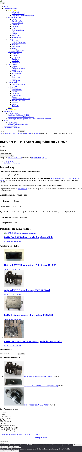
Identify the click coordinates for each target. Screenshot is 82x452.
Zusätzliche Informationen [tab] (12, 163)
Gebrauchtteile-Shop (10, 8)
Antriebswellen (17, 90)
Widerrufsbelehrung (18, 14)
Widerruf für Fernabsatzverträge (18, 124)
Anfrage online (13, 122)
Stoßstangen (16, 46)
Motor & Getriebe (13, 88)
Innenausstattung (17, 23)
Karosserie (11, 39)
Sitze (13, 32)
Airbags (14, 19)
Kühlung (15, 102)
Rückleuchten (16, 73)
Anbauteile (15, 41)
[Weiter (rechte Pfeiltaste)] (3, 443)
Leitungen (15, 86)
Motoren (14, 104)
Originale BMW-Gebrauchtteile (14, 133)
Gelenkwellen (16, 95)
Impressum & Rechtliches (12, 128)
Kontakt (6, 120)
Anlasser (15, 66)
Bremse (14, 55)
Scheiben (15, 44)
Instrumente (15, 25)
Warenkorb (15, 12)
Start (1, 133)
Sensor (14, 79)
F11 (46, 158)
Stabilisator (15, 61)
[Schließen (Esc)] (7, 441)
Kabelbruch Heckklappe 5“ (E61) (18, 115)
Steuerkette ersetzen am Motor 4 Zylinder (21, 117)
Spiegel (14, 34)
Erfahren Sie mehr (13, 447)
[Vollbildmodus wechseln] (3, 441)
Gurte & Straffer (17, 21)
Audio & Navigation (18, 68)
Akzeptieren (77, 445)
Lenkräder (15, 26)
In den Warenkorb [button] (15, 241)
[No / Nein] (20, 447)
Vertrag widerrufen (41, 438)
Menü (2, 3)
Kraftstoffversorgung (18, 100)
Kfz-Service (8, 111)
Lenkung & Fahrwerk (15, 52)
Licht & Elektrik (13, 64)
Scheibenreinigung (18, 30)
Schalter (14, 28)
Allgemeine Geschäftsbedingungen (23, 15)
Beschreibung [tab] (8, 161)
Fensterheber (20, 50)
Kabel (14, 70)
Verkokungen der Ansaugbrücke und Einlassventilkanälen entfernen (29, 119)
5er (32, 158)
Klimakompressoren (18, 84)
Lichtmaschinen (17, 72)
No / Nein (3, 447)
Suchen (22, 353)
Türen (14, 48)
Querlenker (15, 59)
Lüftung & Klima (13, 82)
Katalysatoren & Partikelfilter (21, 99)
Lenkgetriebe (16, 57)
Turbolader (15, 106)
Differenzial (16, 93)
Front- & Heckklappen (19, 43)
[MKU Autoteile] (41, 1)
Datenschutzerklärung (11, 126)
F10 (43, 158)
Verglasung (15, 35)
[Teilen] (5, 441)
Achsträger (15, 53)
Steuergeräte (16, 81)
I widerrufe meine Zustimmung (9, 451)
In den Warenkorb (6, 153)
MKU (6, 6)
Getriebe (14, 97)
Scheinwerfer (16, 77)
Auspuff (14, 91)
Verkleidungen (16, 37)
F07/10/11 (18, 158)
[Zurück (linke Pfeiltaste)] (1, 443)
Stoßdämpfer (16, 62)
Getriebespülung (13, 113)
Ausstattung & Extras (15, 17)
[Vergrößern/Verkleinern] (1, 441)
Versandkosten (22, 189)
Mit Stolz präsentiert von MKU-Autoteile (27, 434)
